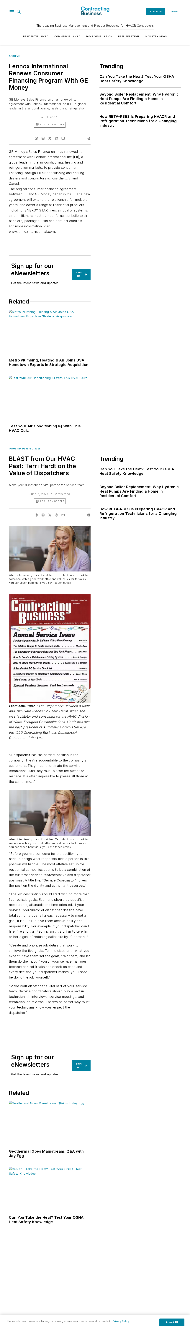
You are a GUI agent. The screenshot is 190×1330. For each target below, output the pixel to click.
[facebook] (36, 138)
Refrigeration (128, 36)
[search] (19, 11)
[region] (95, 1322)
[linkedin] (43, 138)
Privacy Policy (121, 1321)
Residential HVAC (35, 36)
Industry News (156, 36)
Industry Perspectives (25, 448)
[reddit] (56, 138)
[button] (11, 11)
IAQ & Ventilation (99, 36)
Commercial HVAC (67, 36)
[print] (89, 138)
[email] (63, 138)
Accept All (172, 1322)
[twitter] (50, 138)
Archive (14, 56)
